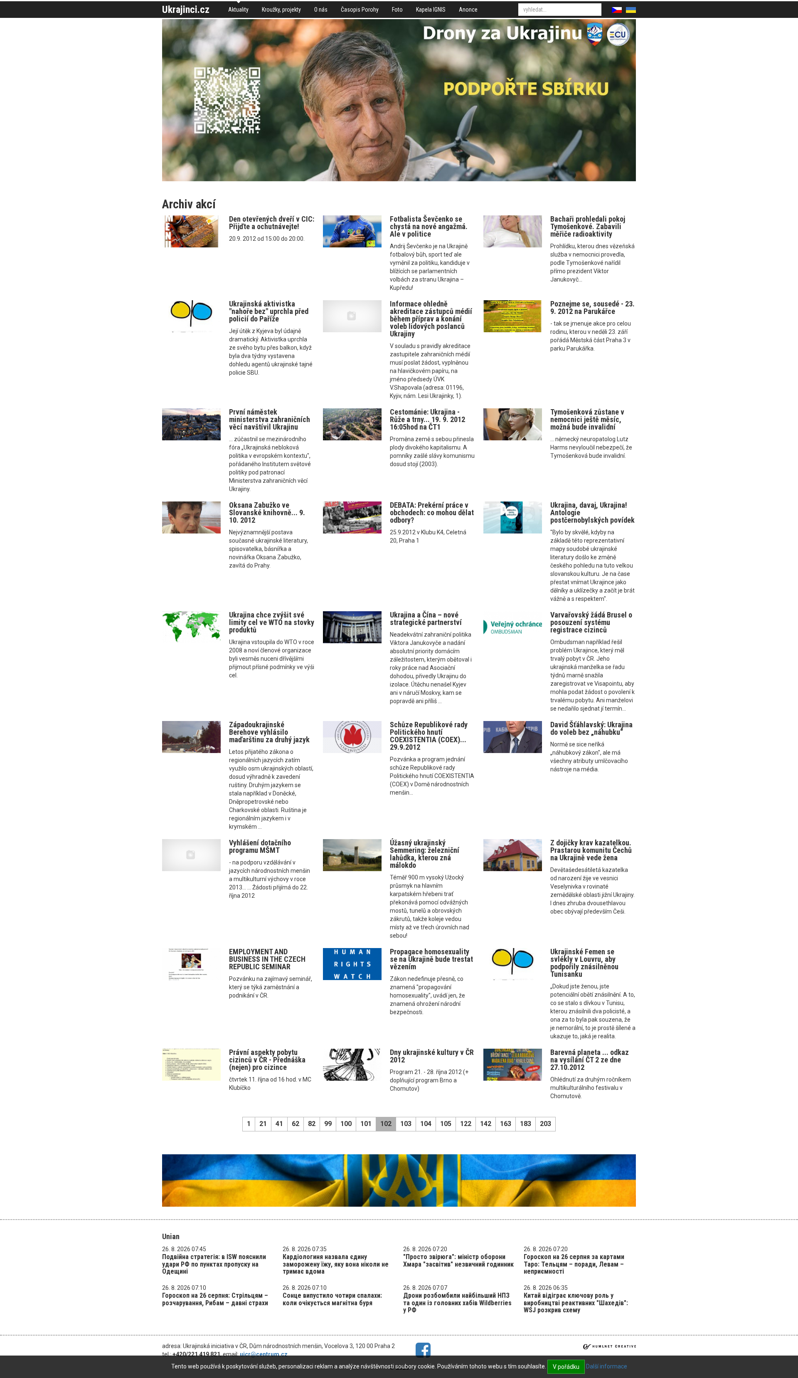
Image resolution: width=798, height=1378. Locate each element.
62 (295, 1124)
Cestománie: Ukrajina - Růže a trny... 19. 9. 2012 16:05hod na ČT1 (427, 419)
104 (425, 1124)
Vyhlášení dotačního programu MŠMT (260, 846)
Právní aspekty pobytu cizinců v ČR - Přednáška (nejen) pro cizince (267, 1060)
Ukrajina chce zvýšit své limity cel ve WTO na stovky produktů (271, 622)
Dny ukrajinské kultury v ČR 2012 (432, 1056)
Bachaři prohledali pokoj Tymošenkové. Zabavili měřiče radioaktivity (587, 226)
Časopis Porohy (360, 9)
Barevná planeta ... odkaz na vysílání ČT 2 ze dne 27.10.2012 (589, 1060)
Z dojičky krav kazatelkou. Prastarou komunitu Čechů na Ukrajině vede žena (591, 850)
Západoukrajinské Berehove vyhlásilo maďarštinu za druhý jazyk (269, 732)
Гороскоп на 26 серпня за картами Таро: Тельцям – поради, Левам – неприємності (574, 1264)
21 (263, 1124)
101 (366, 1124)
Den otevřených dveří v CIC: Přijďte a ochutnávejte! (271, 223)
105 (445, 1124)
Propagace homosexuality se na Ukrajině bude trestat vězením (431, 959)
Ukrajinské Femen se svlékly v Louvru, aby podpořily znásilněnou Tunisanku (584, 962)
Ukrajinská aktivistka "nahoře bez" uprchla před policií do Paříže (268, 311)
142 (485, 1124)
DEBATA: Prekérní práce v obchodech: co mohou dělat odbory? (432, 512)
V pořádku (566, 1366)
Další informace (606, 1366)
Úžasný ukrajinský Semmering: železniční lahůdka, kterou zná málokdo (424, 853)
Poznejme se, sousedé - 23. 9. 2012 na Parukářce (592, 307)
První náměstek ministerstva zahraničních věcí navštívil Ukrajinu (269, 419)
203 (545, 1124)
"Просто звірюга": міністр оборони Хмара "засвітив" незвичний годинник (458, 1260)
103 (405, 1124)
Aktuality (238, 9)
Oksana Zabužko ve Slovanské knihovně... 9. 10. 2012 (267, 512)
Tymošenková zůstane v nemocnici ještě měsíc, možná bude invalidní (587, 419)
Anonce (468, 9)
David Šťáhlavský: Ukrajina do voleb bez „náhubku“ (591, 728)
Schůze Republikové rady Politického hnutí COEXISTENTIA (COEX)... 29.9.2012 (429, 735)
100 (346, 1124)
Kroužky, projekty (281, 9)
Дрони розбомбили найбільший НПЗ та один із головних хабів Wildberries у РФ (457, 1303)
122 (465, 1124)
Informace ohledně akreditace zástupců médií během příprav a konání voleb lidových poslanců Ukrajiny (431, 318)
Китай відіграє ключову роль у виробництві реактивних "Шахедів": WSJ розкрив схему (576, 1303)
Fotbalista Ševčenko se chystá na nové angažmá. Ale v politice (429, 226)
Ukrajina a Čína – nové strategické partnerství (426, 618)
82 (311, 1124)
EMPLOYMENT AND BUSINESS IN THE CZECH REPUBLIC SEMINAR (267, 959)
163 (505, 1124)
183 (525, 1124)
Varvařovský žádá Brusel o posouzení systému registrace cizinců (591, 622)
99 (328, 1124)
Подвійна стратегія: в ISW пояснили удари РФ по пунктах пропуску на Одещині (214, 1264)
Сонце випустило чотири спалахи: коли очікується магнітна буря (332, 1299)
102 (386, 1124)
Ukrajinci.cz (185, 9)
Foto (397, 9)
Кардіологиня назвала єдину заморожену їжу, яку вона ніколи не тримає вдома (336, 1264)
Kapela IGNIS (431, 9)
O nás (321, 9)
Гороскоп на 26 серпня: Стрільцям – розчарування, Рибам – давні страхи (215, 1299)
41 (279, 1124)
